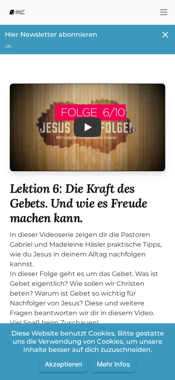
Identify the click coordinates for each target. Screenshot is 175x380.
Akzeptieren (63, 364)
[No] (165, 352)
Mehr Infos (113, 364)
